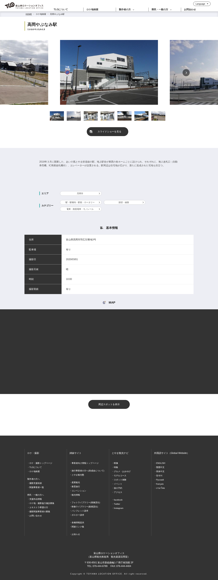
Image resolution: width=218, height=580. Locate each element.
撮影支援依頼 (35, 483)
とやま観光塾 (78, 475)
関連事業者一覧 (36, 487)
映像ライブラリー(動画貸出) (85, 506)
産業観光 (76, 482)
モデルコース (120, 475)
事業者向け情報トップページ (85, 463)
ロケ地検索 (92, 9)
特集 (116, 467)
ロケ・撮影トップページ (40, 463)
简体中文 (160, 471)
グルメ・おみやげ (122, 471)
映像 (116, 463)
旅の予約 (118, 488)
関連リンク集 (78, 526)
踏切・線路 (124, 202)
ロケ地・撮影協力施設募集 (41, 503)
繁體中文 (160, 467)
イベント (118, 484)
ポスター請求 (78, 515)
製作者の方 (125, 9)
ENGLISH (160, 463)
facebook (118, 500)
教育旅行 (76, 486)
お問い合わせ (35, 515)
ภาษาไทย (160, 488)
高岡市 (80, 193)
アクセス (118, 492)
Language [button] (201, 4)
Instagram (118, 508)
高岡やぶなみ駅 (57, 14)
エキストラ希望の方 (38, 507)
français (160, 484)
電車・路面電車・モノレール (80, 209)
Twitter (117, 504)
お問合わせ (190, 9)
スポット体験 (120, 480)
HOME (29, 14)
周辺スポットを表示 (109, 404)
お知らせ (76, 534)
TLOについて (61, 9)
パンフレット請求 (80, 511)
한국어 (159, 475)
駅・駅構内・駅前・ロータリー (80, 202)
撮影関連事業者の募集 (39, 511)
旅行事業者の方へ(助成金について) (88, 470)
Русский (160, 480)
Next (186, 72)
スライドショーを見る (109, 131)
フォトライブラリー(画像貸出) (86, 502)
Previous (31, 72)
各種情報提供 (78, 522)
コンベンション (79, 491)
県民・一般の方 (160, 9)
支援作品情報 (35, 499)
